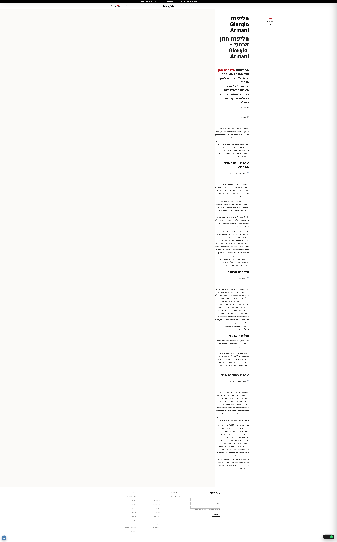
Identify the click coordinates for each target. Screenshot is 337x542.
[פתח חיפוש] (123, 6)
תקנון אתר (133, 500)
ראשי (335, 248)
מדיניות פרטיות (132, 524)
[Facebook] (176, 496)
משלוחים (133, 504)
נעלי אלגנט (157, 516)
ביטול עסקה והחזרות (130, 528)
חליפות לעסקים (156, 504)
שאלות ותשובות (131, 497)
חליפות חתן (226, 70)
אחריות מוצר (132, 532)
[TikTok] (169, 496)
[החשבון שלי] (126, 6)
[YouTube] (172, 496)
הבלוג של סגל (328, 248)
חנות (159, 520)
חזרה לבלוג (271, 25)
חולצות (158, 512)
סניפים (134, 512)
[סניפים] (112, 6)
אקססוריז (157, 508)
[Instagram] (179, 496)
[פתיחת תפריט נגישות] (4, 537)
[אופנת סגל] (168, 6)
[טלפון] (115, 6)
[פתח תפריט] (225, 6)
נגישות (134, 508)
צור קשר (158, 524)
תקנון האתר (133, 520)
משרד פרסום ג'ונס (169, 539)
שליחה (216, 515)
